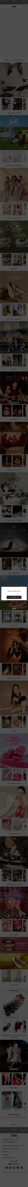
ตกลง (14, 597)
